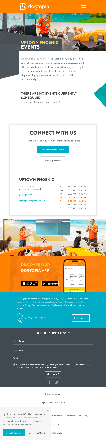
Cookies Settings (37, 432)
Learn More (79, 318)
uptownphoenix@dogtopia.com (32, 200)
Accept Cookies (13, 432)
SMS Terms (71, 415)
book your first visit (52, 149)
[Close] (48, 411)
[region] (25, 423)
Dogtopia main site (53, 394)
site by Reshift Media (53, 433)
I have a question (52, 160)
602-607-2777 (25, 195)
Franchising (83, 415)
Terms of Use (57, 415)
